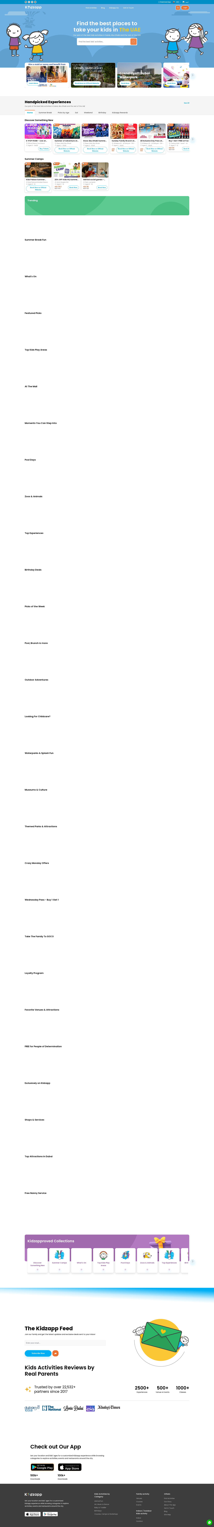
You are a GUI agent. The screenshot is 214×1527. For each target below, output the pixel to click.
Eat (76, 112)
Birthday (102, 112)
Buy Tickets (44, 149)
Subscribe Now (38, 1353)
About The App (170, 1505)
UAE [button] (177, 2)
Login (185, 8)
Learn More (33, 83)
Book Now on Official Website (87, 83)
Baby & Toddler (100, 1507)
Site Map (167, 1514)
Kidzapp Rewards (120, 112)
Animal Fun (98, 1501)
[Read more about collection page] (38, 1270)
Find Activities (91, 8)
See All (186, 103)
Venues (139, 1498)
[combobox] (103, 41)
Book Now (125, 83)
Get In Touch (128, 8)
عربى (187, 2)
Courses (139, 1502)
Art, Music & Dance (101, 1504)
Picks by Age (63, 112)
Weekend (88, 112)
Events (138, 1505)
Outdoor (139, 1521)
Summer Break (45, 112)
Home (30, 112)
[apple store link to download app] (33, 1512)
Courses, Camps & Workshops (106, 1514)
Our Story (167, 1502)
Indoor (138, 1518)
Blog (103, 8)
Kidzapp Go (114, 8)
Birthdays (98, 1511)
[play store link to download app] (50, 1512)
